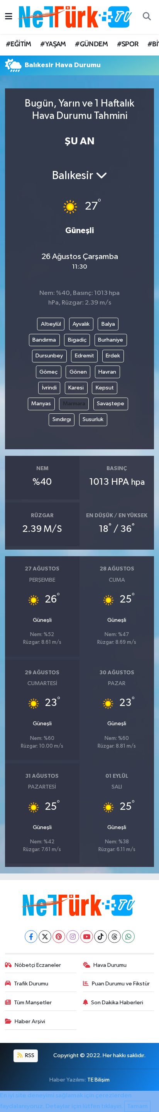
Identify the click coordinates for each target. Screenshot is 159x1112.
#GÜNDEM (91, 44)
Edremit (84, 356)
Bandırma (44, 340)
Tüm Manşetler (33, 1002)
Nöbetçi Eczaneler (38, 965)
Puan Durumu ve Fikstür (121, 984)
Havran (107, 372)
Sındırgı (61, 419)
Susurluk (93, 419)
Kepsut (105, 388)
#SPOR (128, 44)
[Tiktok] (100, 936)
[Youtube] (86, 936)
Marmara (74, 403)
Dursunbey (49, 356)
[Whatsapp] (128, 936)
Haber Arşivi (30, 1021)
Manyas (41, 403)
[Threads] (114, 936)
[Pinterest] (58, 936)
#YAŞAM (53, 44)
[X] (45, 936)
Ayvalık (81, 324)
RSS (29, 1055)
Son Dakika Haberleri (117, 1002)
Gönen (78, 372)
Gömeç (48, 372)
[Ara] (146, 17)
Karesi (76, 388)
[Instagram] (72, 936)
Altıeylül (51, 324)
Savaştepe (110, 403)
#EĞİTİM (18, 44)
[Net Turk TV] (76, 16)
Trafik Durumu (31, 984)
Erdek (113, 356)
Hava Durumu (110, 965)
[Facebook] (31, 936)
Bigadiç (77, 340)
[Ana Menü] (8, 17)
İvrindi (49, 388)
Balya (108, 324)
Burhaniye (110, 340)
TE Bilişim (98, 1080)
